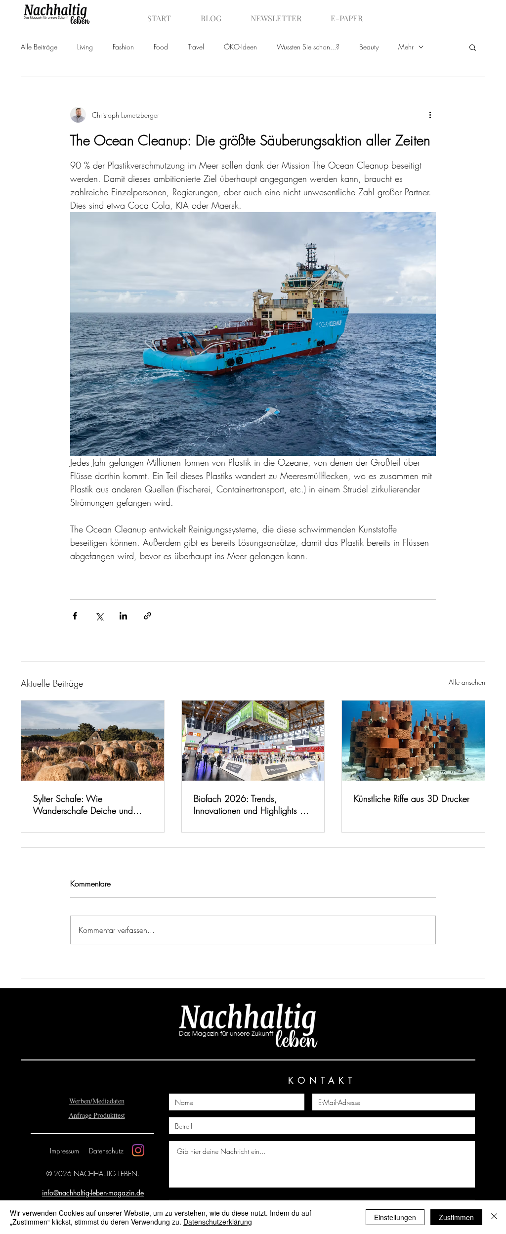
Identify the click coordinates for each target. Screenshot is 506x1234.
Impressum (64, 1150)
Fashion (123, 46)
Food (161, 46)
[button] (472, 47)
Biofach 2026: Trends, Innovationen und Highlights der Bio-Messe (253, 804)
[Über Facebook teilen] (75, 615)
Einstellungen (395, 1217)
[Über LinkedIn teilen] (123, 615)
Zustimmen (456, 1217)
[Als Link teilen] (147, 615)
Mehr (406, 46)
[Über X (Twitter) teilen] (99, 615)
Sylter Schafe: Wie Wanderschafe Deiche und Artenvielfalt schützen (83, 804)
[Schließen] (494, 1217)
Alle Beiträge (39, 46)
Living (85, 46)
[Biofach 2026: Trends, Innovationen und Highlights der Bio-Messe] (253, 741)
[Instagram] (138, 1150)
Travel (196, 46)
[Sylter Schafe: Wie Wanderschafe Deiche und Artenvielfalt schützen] (92, 741)
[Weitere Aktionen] (430, 115)
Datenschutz (106, 1150)
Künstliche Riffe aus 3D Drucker (411, 798)
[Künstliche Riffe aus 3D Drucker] (413, 741)
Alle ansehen (467, 682)
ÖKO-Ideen (240, 46)
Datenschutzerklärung (217, 1222)
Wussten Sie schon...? (308, 46)
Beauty (369, 46)
